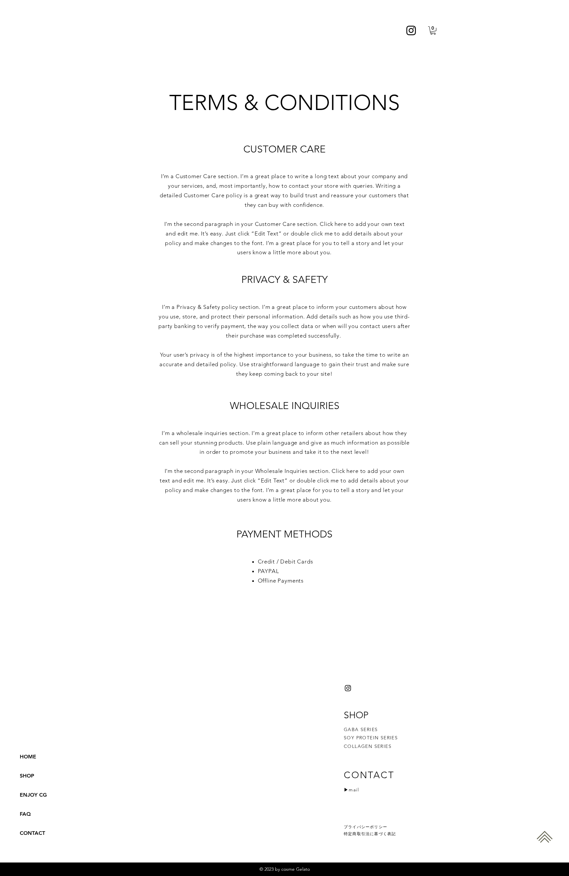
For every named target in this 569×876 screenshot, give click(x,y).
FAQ (25, 814)
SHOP (27, 776)
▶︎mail (351, 790)
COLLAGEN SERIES (368, 746)
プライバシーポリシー (365, 826)
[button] (433, 30)
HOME (28, 756)
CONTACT (32, 833)
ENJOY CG (33, 795)
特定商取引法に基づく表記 (370, 833)
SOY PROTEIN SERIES (371, 738)
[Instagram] (411, 30)
